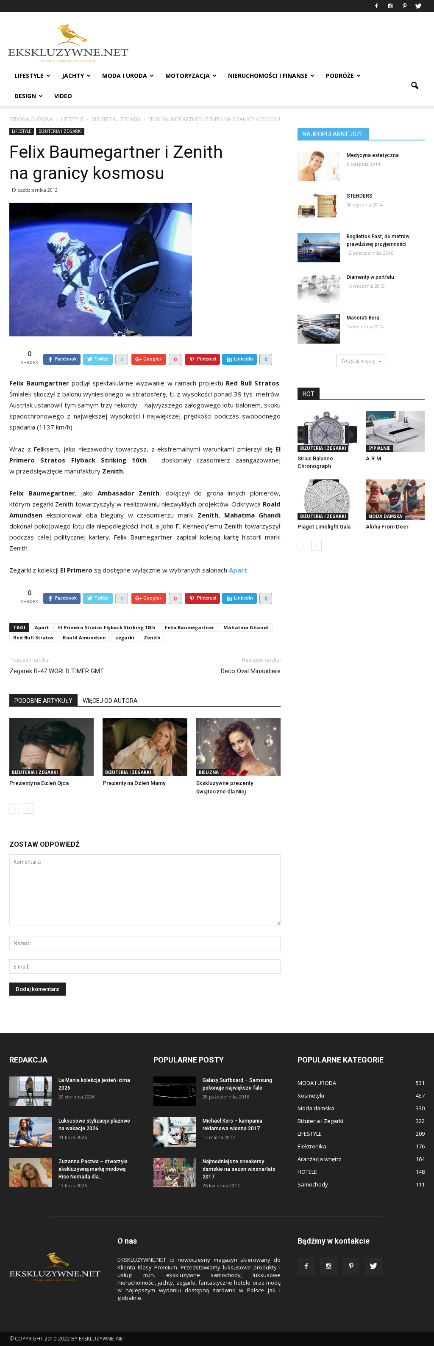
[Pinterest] (404, 6)
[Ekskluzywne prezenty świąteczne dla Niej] (238, 747)
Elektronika (312, 1146)
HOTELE (307, 1171)
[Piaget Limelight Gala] (327, 499)
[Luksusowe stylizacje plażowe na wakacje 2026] (30, 1132)
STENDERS (360, 196)
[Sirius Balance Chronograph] (327, 431)
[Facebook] (376, 6)
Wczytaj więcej (358, 360)
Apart (42, 627)
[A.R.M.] (395, 431)
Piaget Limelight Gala (324, 526)
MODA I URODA (124, 76)
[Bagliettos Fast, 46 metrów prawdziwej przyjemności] (319, 247)
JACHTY (73, 76)
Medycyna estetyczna (373, 155)
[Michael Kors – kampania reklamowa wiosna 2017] (174, 1132)
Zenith (152, 637)
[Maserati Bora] (319, 329)
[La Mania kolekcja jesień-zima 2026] (30, 1091)
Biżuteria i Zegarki (60, 131)
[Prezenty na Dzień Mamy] (145, 747)
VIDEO (63, 96)
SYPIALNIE (379, 448)
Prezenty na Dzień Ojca (39, 783)
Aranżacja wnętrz (320, 1159)
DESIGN (25, 96)
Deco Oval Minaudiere (251, 671)
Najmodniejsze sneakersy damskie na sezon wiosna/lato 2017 (239, 1169)
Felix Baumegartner (189, 627)
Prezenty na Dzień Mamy (134, 783)
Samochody (313, 1184)
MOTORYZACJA (187, 76)
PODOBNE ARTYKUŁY (43, 700)
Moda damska (385, 516)
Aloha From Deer (387, 526)
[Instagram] (390, 6)
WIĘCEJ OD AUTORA (110, 700)
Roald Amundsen (84, 637)
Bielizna (209, 772)
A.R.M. (374, 458)
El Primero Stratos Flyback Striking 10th (107, 627)
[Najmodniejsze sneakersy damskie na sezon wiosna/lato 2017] (174, 1172)
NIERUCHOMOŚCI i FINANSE (268, 76)
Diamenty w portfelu (370, 277)
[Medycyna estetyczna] (319, 166)
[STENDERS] (319, 207)
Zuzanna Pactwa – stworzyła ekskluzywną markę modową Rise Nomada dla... (93, 1169)
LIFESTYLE (29, 76)
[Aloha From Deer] (395, 499)
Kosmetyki (311, 1095)
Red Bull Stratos (33, 637)
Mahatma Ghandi (246, 627)
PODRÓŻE (340, 76)
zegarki (124, 637)
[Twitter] (418, 6)
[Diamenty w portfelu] (319, 288)
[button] (414, 86)
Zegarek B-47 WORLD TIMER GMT (56, 671)
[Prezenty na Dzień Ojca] (51, 747)
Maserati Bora (363, 318)
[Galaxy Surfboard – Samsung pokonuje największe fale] (174, 1091)
